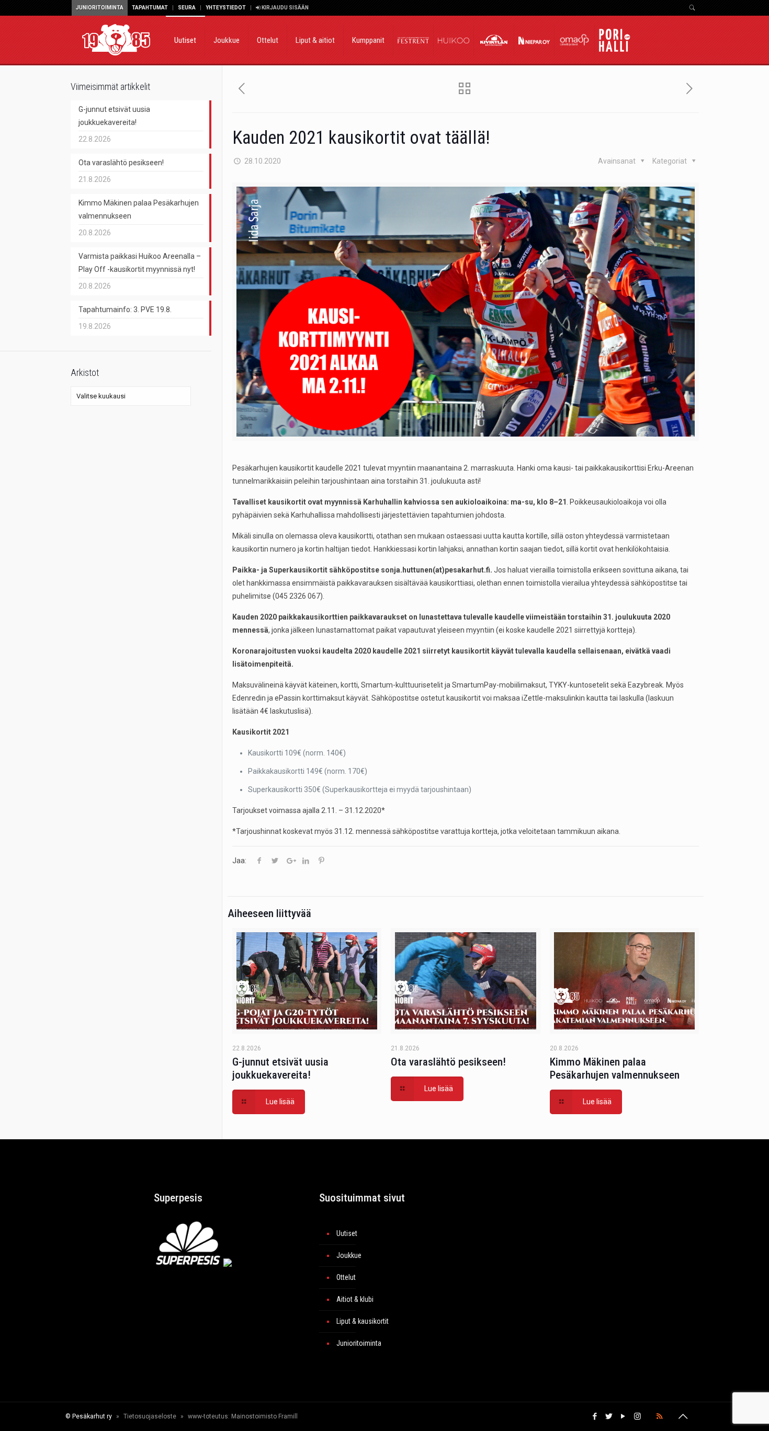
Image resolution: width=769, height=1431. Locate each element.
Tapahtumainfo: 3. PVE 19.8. (125, 309)
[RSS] (659, 1416)
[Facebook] (595, 1416)
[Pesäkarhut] (116, 39)
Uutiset (346, 1233)
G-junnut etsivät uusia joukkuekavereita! (280, 1068)
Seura (187, 7)
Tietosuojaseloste (149, 1416)
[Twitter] (609, 1416)
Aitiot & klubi (355, 1299)
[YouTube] (623, 1416)
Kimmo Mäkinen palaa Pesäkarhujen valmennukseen (615, 1068)
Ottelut (346, 1277)
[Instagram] (637, 1416)
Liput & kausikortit (362, 1321)
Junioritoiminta (99, 7)
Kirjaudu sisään (285, 7)
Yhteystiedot (226, 7)
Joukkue (348, 1255)
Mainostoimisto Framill (264, 1416)
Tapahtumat (150, 7)
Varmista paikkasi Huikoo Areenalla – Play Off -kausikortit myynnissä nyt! (139, 262)
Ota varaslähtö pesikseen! (448, 1062)
